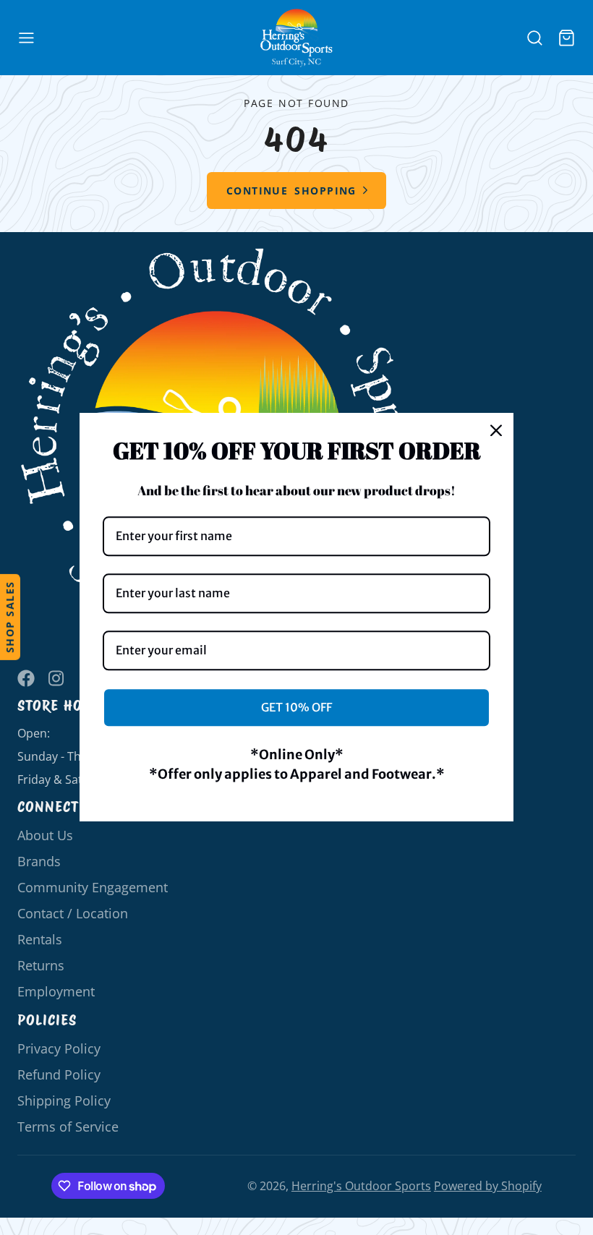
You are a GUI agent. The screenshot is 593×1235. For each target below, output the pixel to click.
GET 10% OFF (296, 707)
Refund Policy (59, 1074)
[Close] (496, 430)
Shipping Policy (64, 1100)
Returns (40, 965)
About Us (45, 835)
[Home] (296, 38)
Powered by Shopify (488, 1186)
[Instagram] (57, 678)
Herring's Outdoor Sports (361, 1186)
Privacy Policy (59, 1048)
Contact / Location (72, 913)
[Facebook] (26, 678)
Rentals (39, 939)
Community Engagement (92, 887)
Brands (39, 861)
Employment (56, 991)
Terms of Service (68, 1126)
